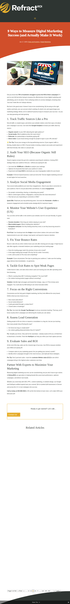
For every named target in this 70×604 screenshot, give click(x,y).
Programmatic (19, 474)
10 (43, 591)
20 (46, 591)
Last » (58, 591)
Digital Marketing (45, 42)
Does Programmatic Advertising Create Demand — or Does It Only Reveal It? (33, 523)
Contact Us (12, 415)
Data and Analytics (34, 42)
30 (49, 591)
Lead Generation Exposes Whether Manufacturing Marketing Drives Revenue (33, 471)
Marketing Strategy (21, 579)
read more (12, 478)
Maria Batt (12, 474)
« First (20, 591)
